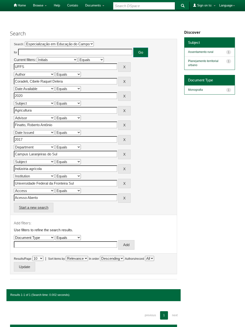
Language (226, 5)
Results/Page (22, 258)
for (15, 52)
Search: (19, 44)
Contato (72, 5)
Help (57, 5)
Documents (93, 5)
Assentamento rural (200, 52)
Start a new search (33, 207)
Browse (38, 5)
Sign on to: (204, 5)
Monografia (195, 89)
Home (21, 5)
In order (94, 258)
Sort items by (56, 258)
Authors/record (134, 258)
